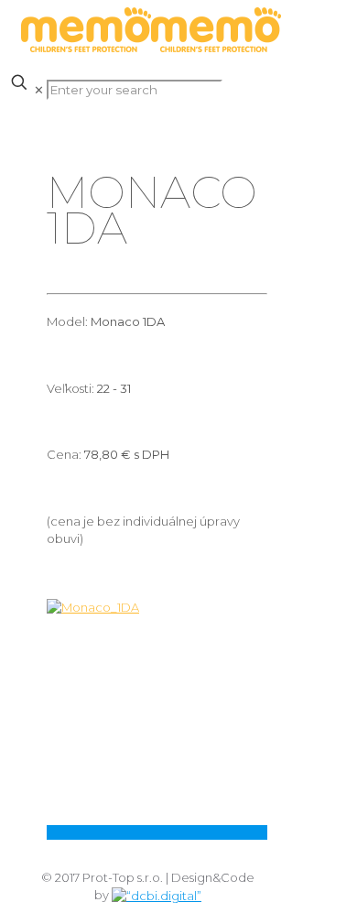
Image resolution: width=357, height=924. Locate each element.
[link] (157, 720)
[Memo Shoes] (151, 47)
